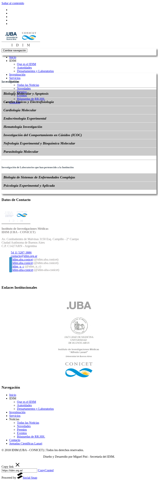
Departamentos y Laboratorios (35, 71)
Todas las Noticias (28, 85)
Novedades (24, 88)
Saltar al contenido (13, 3)
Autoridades (24, 67)
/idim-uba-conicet (22, 270)
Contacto (14, 440)
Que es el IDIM (26, 64)
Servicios (14, 78)
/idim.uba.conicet (22, 259)
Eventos (22, 433)
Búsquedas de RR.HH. (31, 98)
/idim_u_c (18, 266)
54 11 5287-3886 (21, 252)
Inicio (12, 57)
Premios (22, 429)
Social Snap (30, 477)
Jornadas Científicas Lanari (25, 443)
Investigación (17, 74)
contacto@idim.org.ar (24, 256)
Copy (46, 470)
